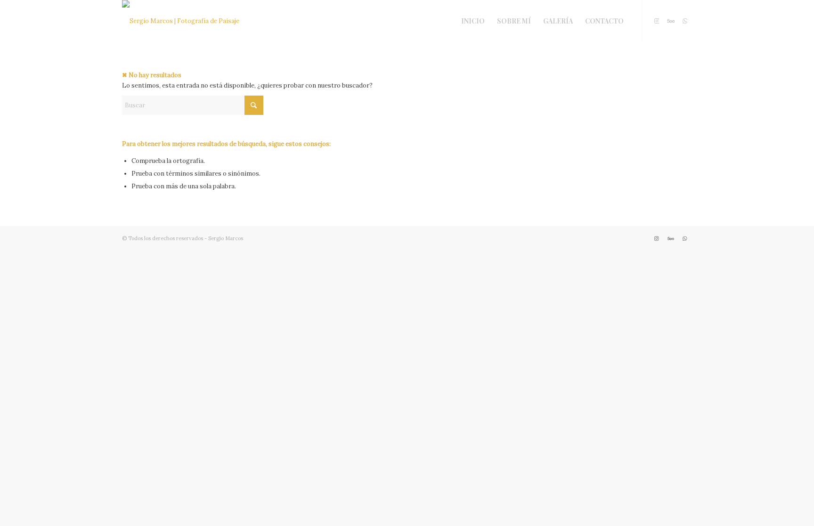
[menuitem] (473, 21)
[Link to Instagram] (657, 21)
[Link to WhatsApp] (685, 21)
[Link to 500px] (671, 21)
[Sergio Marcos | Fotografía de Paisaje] (180, 21)
